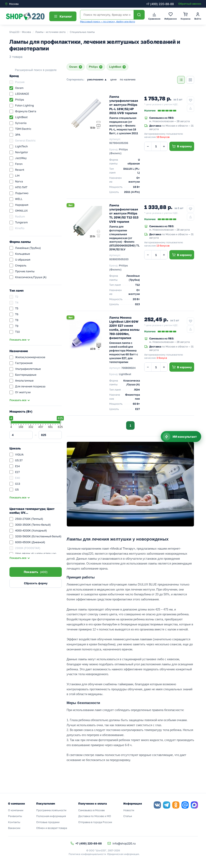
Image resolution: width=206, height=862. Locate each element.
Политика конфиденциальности (87, 854)
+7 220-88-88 (160, 4)
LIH (17, 175)
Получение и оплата (92, 803)
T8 (16, 320)
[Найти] (139, 14)
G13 (17, 483)
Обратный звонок (189, 3)
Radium (20, 216)
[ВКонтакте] (157, 805)
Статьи (127, 816)
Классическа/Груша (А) (30, 277)
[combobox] (21, 4)
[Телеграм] (166, 805)
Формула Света (25, 111)
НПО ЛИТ (21, 187)
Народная (21, 204)
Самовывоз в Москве (91, 810)
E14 (17, 466)
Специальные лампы (82, 31)
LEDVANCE (22, 93)
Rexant (19, 169)
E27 (17, 472)
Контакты (14, 822)
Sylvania (21, 123)
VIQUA (19, 454)
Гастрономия (24, 363)
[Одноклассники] (175, 805)
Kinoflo (19, 228)
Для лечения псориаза (30, 386)
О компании (15, 810)
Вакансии (14, 828)
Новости (128, 810)
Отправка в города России (95, 822)
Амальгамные (24, 380)
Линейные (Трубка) (28, 248)
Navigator (21, 152)
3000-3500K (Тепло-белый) (33, 524)
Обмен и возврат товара (51, 828)
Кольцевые (22, 253)
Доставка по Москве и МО (94, 816)
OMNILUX (21, 210)
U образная (22, 259)
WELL (19, 199)
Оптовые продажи (48, 822)
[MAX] (194, 805)
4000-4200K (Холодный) (31, 530)
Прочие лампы (25, 271)
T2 (16, 296)
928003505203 (119, 259)
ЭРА (17, 134)
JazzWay (21, 158)
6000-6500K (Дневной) (30, 542)
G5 (17, 489)
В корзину (184, 146)
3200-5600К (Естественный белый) (38, 536)
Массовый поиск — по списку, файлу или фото (107, 21)
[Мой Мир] (185, 805)
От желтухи (23, 392)
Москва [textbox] (14, 3)
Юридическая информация (123, 854)
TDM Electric (23, 128)
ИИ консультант (185, 437)
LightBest (21, 117)
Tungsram (21, 222)
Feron (19, 163)
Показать (35, 572)
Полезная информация (51, 816)
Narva (19, 181)
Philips (19, 99)
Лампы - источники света (50, 31)
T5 (16, 308)
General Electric (25, 140)
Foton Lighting (24, 105)
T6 (16, 314)
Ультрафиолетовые (28, 368)
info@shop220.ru (124, 843)
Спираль (20, 265)
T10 (17, 331)
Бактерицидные (25, 374)
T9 (16, 326)
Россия (20, 82)
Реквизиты (15, 816)
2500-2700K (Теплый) (29, 518)
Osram (19, 87)
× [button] (80, 67)
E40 (17, 477)
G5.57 (19, 460)
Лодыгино (21, 193)
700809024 (128, 367)
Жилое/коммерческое (30, 357)
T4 (16, 302)
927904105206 (118, 143)
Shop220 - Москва (20, 31)
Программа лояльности (51, 810)
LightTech (21, 146)
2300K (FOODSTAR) (27, 548)
